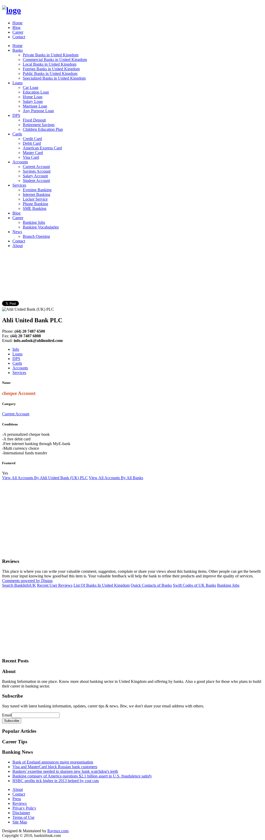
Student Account (36, 180)
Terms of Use (23, 817)
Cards (17, 134)
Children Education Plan (43, 129)
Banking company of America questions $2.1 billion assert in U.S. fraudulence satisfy (82, 776)
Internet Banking (36, 194)
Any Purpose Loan (38, 111)
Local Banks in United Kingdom (49, 64)
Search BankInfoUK (19, 585)
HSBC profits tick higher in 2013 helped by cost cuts (55, 780)
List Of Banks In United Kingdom (101, 585)
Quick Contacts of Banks (151, 585)
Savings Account (36, 171)
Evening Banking (37, 190)
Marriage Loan (35, 106)
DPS (16, 115)
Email (7, 715)
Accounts (20, 162)
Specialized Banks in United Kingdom (54, 78)
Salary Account (35, 176)
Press (16, 799)
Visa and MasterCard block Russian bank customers (54, 767)
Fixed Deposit (34, 120)
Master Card (33, 152)
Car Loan (30, 87)
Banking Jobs (34, 222)
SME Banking (34, 208)
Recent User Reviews (54, 585)
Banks (17, 50)
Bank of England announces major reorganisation (52, 762)
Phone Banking (35, 204)
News (17, 232)
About (17, 245)
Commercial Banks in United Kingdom (55, 59)
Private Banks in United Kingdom (50, 55)
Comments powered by (27, 580)
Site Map (19, 822)
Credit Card (32, 138)
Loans (17, 83)
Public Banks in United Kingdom (50, 73)
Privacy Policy (24, 808)
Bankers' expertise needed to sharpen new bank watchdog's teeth (65, 771)
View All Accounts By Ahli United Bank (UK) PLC (45, 478)
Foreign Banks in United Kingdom (51, 69)
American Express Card (42, 148)
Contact (18, 37)
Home (17, 23)
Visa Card (31, 157)
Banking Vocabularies (41, 227)
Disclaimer (21, 813)
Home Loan (32, 97)
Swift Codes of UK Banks (194, 585)
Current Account (36, 166)
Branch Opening (36, 236)
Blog (16, 27)
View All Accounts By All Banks (116, 478)
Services (19, 185)
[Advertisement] (96, 264)
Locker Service (35, 199)
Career (17, 32)
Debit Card (32, 143)
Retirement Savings (39, 125)
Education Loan (36, 92)
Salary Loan (33, 101)
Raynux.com (57, 831)
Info (15, 349)
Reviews (19, 803)
